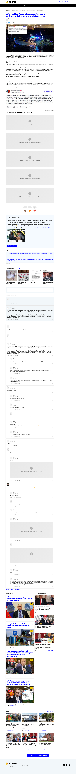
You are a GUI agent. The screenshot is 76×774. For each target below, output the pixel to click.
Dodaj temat (49, 764)
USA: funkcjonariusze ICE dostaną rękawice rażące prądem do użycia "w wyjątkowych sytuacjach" (12, 725)
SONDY (38, 5)
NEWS (8, 5)
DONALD (7, 10)
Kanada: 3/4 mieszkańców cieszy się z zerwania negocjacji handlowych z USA (29, 744)
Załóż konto (67, 1)
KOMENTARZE (18, 5)
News (23, 764)
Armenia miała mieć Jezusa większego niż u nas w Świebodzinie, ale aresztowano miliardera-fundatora (29, 725)
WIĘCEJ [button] (42, 5)
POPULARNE (33, 5)
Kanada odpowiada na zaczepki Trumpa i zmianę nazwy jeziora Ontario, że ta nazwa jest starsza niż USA (43, 646)
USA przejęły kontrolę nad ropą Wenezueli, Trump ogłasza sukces (43, 628)
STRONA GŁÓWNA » (12, 245)
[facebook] (7, 22)
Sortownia (20, 225)
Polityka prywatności (25, 765)
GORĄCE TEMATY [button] (26, 5)
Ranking (34, 764)
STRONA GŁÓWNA (32, 755)
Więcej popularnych (10, 708)
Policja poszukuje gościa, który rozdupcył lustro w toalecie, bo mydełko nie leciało (11, 285)
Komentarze (26, 764)
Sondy (42, 764)
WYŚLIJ (14, 22)
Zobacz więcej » (26, 647)
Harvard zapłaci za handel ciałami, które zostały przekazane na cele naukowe (46, 744)
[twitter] (9, 22)
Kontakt (45, 764)
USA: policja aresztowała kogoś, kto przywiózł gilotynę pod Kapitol (46, 724)
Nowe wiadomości (50, 711)
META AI (32, 282)
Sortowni (18, 268)
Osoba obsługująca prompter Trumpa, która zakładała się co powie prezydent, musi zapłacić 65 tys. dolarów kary (43, 608)
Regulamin (53, 764)
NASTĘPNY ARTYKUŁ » (43, 755)
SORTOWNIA (12, 5)
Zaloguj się (61, 1)
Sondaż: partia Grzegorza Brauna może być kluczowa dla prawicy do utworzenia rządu (13, 745)
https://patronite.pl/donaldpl (43, 227)
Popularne (31, 764)
